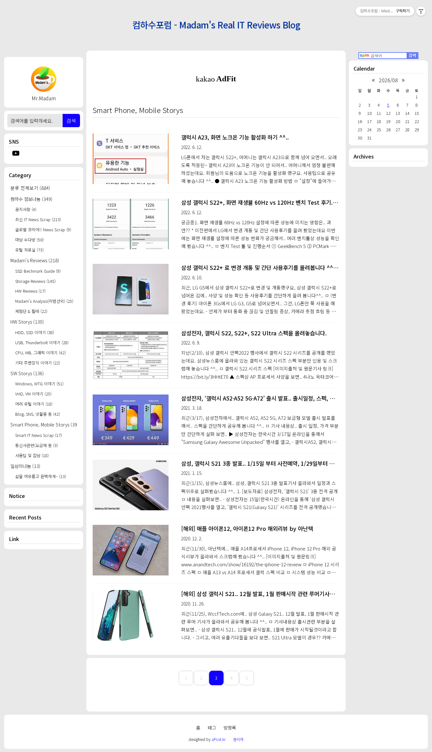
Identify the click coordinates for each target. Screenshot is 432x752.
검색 (71, 120)
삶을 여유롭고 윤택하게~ (40, 476)
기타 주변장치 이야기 (37, 363)
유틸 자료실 (29, 250)
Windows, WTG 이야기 (39, 384)
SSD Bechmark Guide (38, 271)
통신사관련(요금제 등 (36, 445)
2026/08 (388, 80)
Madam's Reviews (34, 260)
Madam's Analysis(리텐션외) (44, 301)
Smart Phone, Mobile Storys (43, 424)
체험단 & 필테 (31, 311)
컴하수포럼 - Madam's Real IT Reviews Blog (216, 24)
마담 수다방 (29, 240)
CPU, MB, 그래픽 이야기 (40, 353)
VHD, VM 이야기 (33, 394)
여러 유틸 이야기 (33, 404)
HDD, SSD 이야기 (34, 332)
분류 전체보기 (30, 187)
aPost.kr (218, 739)
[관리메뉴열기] (421, 11)
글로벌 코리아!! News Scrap (43, 230)
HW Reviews (30, 291)
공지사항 (25, 209)
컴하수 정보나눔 (31, 199)
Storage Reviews (35, 281)
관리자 (238, 739)
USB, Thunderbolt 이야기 (42, 342)
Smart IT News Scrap (38, 435)
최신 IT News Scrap (38, 219)
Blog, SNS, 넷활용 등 (37, 414)
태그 (212, 727)
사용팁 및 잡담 (32, 455)
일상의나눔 (25, 466)
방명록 (230, 727)
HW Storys (27, 321)
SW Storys (27, 373)
